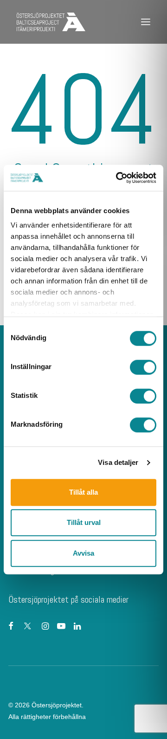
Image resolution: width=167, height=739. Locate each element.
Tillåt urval (84, 522)
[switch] (143, 367)
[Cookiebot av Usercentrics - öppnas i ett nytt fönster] (117, 178)
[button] (145, 22)
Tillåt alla (83, 492)
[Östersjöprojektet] (51, 22)
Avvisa (83, 553)
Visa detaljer (118, 462)
